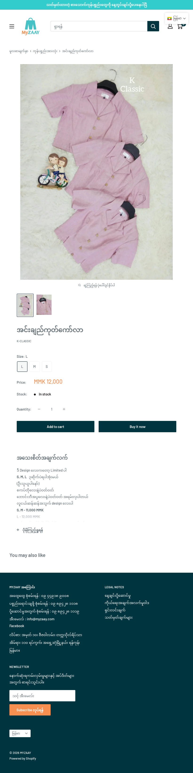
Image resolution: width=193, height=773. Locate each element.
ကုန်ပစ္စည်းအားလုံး (45, 51)
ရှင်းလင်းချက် (115, 610)
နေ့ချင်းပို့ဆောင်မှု (118, 595)
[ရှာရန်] (153, 26)
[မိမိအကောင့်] (170, 26)
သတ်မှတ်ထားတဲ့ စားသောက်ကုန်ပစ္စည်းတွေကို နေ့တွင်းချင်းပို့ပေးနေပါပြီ (96, 5)
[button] (176, 18)
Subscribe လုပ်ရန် (30, 710)
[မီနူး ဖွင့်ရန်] (11, 26)
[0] (180, 26)
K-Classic (24, 341)
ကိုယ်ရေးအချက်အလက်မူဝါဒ (127, 602)
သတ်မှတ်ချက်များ (119, 617)
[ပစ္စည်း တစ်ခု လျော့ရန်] (39, 409)
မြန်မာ (16, 733)
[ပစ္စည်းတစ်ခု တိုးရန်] (64, 409)
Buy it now (137, 426)
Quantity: (24, 409)
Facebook (16, 626)
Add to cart (55, 426)
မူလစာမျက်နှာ (18, 51)
